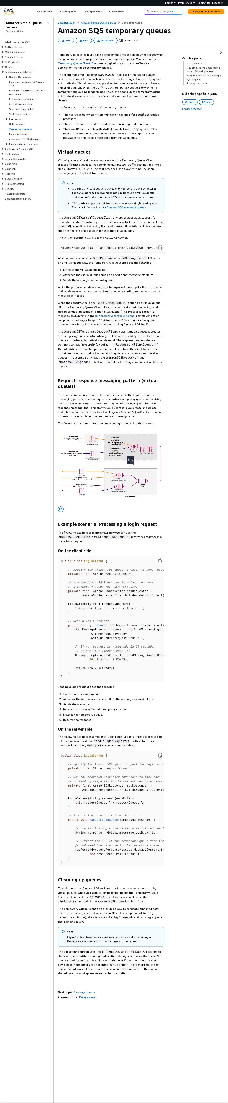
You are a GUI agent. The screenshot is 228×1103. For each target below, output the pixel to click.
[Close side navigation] (48, 23)
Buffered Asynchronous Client (114, 316)
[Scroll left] (34, 11)
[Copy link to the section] (55, 152)
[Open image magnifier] (61, 509)
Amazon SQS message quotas (126, 207)
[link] (132, 22)
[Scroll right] (127, 11)
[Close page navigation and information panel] (221, 53)
